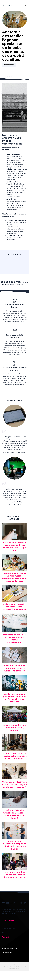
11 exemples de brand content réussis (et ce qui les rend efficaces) (14, 668)
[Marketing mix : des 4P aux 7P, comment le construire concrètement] (14, 631)
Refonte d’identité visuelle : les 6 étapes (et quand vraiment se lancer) (14, 814)
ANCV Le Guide (7, 966)
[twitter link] (3, 937)
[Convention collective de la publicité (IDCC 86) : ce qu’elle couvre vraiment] (14, 778)
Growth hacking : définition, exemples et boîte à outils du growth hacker (14, 845)
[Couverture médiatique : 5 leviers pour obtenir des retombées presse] (14, 868)
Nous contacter (9, 921)
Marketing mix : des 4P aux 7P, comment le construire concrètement (14, 639)
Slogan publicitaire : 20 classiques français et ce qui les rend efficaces (14, 756)
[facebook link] (7, 937)
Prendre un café (9, 65)
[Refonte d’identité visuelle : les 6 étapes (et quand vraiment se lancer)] (14, 806)
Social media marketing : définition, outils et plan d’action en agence (14, 607)
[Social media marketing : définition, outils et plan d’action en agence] (14, 600)
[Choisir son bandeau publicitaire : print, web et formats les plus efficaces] (14, 690)
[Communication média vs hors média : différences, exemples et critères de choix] (14, 569)
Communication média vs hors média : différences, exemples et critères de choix (14, 577)
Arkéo (22, 966)
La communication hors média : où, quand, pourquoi (14, 727)
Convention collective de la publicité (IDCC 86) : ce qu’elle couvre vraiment (14, 784)
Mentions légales (7, 952)
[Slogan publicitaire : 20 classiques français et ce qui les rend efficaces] (14, 750)
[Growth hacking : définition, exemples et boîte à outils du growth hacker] (14, 837)
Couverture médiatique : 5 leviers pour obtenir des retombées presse (15, 875)
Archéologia (16, 966)
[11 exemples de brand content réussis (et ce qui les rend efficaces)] (14, 662)
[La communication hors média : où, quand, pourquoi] (14, 721)
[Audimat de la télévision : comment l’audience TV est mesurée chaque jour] (14, 539)
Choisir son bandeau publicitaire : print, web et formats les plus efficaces (14, 698)
